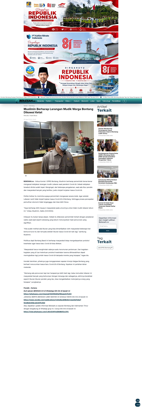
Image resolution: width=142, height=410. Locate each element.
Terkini (48, 101)
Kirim (107, 230)
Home (25, 106)
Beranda (40, 101)
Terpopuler (59, 101)
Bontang (31, 106)
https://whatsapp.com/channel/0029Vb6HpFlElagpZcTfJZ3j (47, 294)
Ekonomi (84, 101)
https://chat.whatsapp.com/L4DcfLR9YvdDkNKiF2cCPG (46, 312)
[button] (79, 403)
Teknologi (106, 101)
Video (67, 101)
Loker (92, 101)
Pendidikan (116, 101)
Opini (98, 101)
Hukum (76, 101)
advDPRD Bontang (104, 247)
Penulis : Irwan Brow (30, 115)
